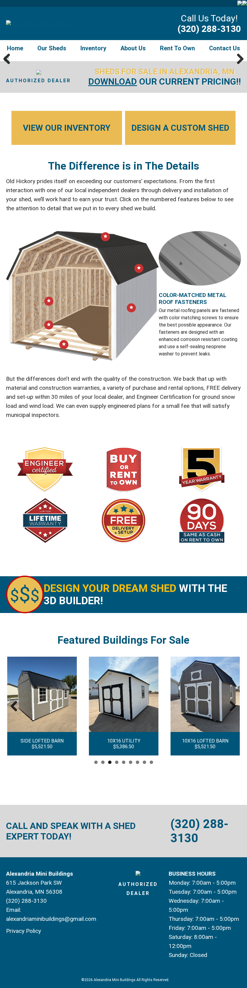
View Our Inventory (67, 128)
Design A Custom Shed (180, 128)
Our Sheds (51, 48)
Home (15, 48)
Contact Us (224, 48)
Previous (9, 59)
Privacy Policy (23, 930)
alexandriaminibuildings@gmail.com (51, 918)
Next (238, 59)
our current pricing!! (164, 81)
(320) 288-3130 (209, 28)
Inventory (93, 48)
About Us (133, 48)
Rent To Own (177, 48)
